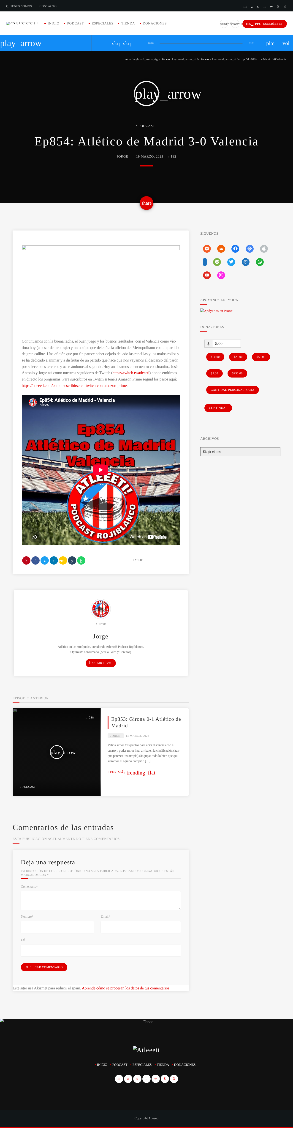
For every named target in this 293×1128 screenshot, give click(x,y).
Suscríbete (264, 23)
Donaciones (155, 23)
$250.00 (237, 373)
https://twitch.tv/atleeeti (130, 372)
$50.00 (261, 357)
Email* (105, 917)
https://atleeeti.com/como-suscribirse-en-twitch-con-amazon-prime (74, 385)
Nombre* (27, 917)
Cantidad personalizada (232, 389)
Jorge (122, 156)
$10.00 (215, 357)
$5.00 (214, 373)
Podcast (75, 23)
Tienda (128, 23)
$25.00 (238, 357)
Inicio (53, 23)
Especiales (103, 23)
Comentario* (29, 887)
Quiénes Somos (19, 6)
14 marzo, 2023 (137, 735)
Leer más (131, 772)
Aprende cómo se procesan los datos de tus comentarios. (126, 988)
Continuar (218, 408)
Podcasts (206, 59)
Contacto (48, 6)
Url (23, 940)
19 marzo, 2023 (149, 156)
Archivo (100, 662)
